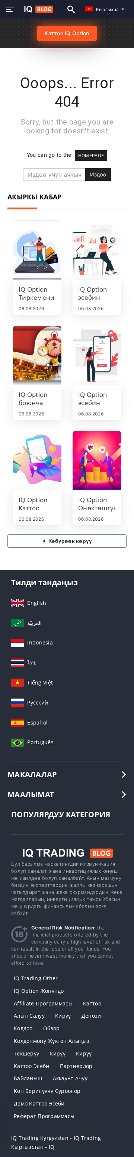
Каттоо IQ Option (67, 33)
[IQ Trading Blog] (67, 852)
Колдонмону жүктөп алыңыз (52, 1040)
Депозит (93, 1015)
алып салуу (29, 1015)
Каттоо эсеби (31, 1066)
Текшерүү (26, 1053)
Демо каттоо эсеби (39, 1103)
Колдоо (23, 1028)
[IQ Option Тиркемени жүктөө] (37, 250)
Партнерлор (76, 1066)
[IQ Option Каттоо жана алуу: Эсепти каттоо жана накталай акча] (37, 460)
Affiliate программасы (43, 1003)
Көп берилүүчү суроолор (47, 1090)
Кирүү (63, 1015)
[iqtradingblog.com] (36, 9)
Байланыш (28, 1078)
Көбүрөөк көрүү (69, 541)
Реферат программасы (44, 1116)
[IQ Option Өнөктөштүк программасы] (97, 460)
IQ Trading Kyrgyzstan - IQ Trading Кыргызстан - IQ (56, 1142)
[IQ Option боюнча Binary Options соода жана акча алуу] (37, 355)
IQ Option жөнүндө (39, 990)
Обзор (51, 1028)
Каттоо (92, 1003)
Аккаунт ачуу (70, 1078)
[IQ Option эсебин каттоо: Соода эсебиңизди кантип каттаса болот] (97, 355)
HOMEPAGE (91, 155)
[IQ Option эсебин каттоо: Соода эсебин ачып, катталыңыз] (97, 250)
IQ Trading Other (36, 978)
